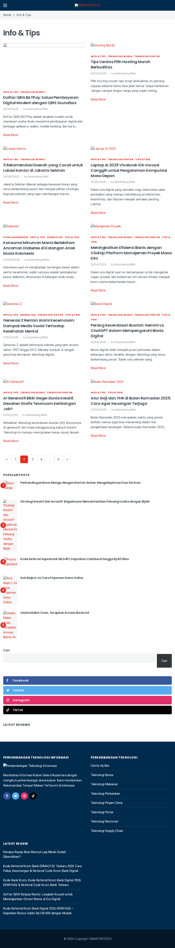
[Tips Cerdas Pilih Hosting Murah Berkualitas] (103, 45)
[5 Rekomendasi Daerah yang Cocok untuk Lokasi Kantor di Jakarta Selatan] (14, 148)
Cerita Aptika (100, 766)
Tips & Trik (142, 159)
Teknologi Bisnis (32, 92)
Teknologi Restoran (104, 821)
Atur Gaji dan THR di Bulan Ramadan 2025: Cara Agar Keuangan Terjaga (131, 400)
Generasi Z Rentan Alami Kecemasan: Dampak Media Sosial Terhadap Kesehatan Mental (38, 326)
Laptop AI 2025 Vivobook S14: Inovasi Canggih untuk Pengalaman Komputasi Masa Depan (129, 170)
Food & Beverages (15, 237)
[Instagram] (24, 796)
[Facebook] (6, 796)
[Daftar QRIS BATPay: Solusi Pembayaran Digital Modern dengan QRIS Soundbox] (43, 63)
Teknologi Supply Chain (107, 831)
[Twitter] (15, 796)
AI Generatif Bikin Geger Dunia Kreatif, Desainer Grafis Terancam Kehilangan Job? (39, 403)
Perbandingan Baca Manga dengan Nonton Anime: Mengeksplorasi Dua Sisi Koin (80, 483)
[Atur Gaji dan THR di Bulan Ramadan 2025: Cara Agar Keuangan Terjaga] (107, 381)
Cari (6, 650)
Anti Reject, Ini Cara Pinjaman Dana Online (51, 578)
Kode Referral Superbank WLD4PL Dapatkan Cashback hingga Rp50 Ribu (74, 559)
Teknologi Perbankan (105, 794)
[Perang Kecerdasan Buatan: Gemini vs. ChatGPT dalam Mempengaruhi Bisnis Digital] (101, 304)
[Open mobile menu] (5, 5)
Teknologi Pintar (147, 56)
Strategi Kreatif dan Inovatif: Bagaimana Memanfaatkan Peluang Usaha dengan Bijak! (85, 501)
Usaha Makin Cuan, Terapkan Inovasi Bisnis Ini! (54, 613)
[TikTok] (33, 796)
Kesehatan (55, 237)
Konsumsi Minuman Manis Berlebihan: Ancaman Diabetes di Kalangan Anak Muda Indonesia (39, 248)
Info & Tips (10, 92)
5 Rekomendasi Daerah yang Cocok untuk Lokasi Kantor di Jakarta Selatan (43, 167)
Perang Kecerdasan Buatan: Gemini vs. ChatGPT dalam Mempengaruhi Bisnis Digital (127, 330)
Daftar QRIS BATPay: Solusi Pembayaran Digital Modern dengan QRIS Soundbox (41, 100)
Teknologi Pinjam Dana (106, 803)
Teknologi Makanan (104, 784)
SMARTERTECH (100, 939)
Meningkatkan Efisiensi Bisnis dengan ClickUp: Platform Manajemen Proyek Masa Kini (131, 253)
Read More (10, 135)
